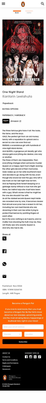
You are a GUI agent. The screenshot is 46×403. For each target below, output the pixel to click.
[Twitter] (23, 236)
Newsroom (6, 369)
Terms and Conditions (10, 360)
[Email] (23, 275)
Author (29, 13)
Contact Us (6, 357)
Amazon (15, 121)
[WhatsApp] (23, 262)
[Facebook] (23, 249)
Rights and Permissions (10, 363)
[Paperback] (23, 103)
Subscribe (23, 342)
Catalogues (6, 366)
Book (17, 13)
